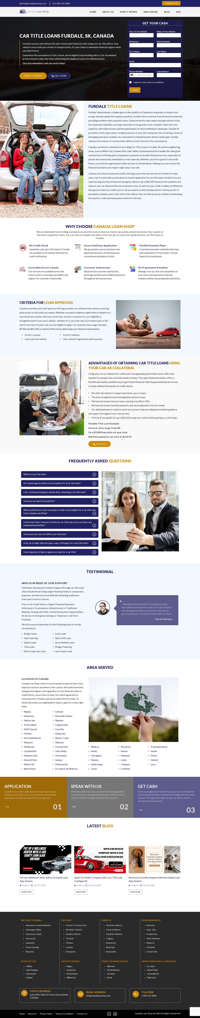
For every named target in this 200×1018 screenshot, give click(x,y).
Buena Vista (30, 768)
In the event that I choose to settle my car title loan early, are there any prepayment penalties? (57, 524)
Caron (94, 768)
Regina (27, 711)
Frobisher (125, 768)
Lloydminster (30, 751)
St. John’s (151, 966)
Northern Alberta (114, 925)
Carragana (96, 755)
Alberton (110, 966)
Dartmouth (31, 974)
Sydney (29, 977)
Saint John (151, 930)
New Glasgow (32, 970)
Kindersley (60, 733)
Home (93, 12)
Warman (59, 720)
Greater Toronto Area (76, 925)
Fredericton (152, 934)
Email (132, 61)
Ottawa (69, 943)
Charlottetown (113, 970)
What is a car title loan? (34, 474)
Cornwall (110, 974)
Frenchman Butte (159, 746)
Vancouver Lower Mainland (38, 925)
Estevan (59, 711)
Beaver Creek (61, 738)
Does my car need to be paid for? (39, 501)
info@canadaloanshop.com (34, 3)
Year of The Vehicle (138, 31)
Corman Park (119, 151)
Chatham (151, 947)
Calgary (109, 938)
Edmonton (111, 943)
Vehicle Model (163, 41)
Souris (109, 977)
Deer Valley (132, 151)
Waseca (95, 760)
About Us (108, 12)
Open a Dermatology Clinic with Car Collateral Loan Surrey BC (152, 879)
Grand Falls (152, 951)
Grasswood (144, 151)
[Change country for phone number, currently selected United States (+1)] (132, 75)
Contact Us (171, 3)
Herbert (154, 760)
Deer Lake (151, 977)
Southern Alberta (114, 934)
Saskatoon (29, 716)
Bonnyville (111, 951)
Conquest (125, 764)
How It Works (128, 12)
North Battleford (32, 738)
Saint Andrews (153, 938)
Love (153, 764)
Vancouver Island (34, 934)
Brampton (70, 951)
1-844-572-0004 (62, 3)
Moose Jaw (29, 720)
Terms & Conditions (64, 1013)
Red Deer (110, 947)
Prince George (32, 947)
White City (107, 151)
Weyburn (28, 742)
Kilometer (134, 41)
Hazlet (154, 751)
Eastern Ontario (73, 934)
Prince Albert (30, 724)
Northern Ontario (74, 930)
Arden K (26, 885)
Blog (167, 12)
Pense (154, 755)
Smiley (94, 751)
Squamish (30, 943)
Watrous (59, 742)
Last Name (161, 51)
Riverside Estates (63, 716)
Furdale (162, 151)
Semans (59, 760)
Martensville (61, 764)
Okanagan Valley (33, 930)
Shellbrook (29, 746)
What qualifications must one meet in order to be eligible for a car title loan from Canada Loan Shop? (59, 511)
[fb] (109, 1014)
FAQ (178, 12)
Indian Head (96, 764)
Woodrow (126, 746)
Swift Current (30, 729)
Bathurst (150, 943)
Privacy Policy (46, 1013)
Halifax (29, 966)
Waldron (95, 746)
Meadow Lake (30, 755)
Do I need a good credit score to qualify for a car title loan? (52, 483)
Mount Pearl (152, 970)
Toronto (70, 938)
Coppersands (61, 724)
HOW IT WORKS (33, 75)
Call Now (100, 444)
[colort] (8, 804)
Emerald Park (30, 760)
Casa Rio (59, 729)
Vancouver (31, 938)
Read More (26, 892)
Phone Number (136, 71)
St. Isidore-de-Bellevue (66, 768)
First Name (135, 51)
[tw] (115, 1014)
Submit (135, 90)
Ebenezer (125, 755)
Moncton (151, 925)
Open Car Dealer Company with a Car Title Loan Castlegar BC (44, 879)
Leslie (124, 760)
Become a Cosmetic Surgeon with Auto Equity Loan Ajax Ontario (99, 879)
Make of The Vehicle (166, 31)
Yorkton (28, 733)
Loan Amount (163, 71)
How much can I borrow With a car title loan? (45, 534)
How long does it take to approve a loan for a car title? (49, 552)
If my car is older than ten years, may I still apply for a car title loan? (55, 543)
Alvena (124, 751)
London (69, 947)
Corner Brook (153, 974)
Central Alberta (113, 930)
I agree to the (148, 82)
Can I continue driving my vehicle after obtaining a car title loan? (54, 492)
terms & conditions (155, 82)
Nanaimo (30, 951)
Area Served (150, 12)
